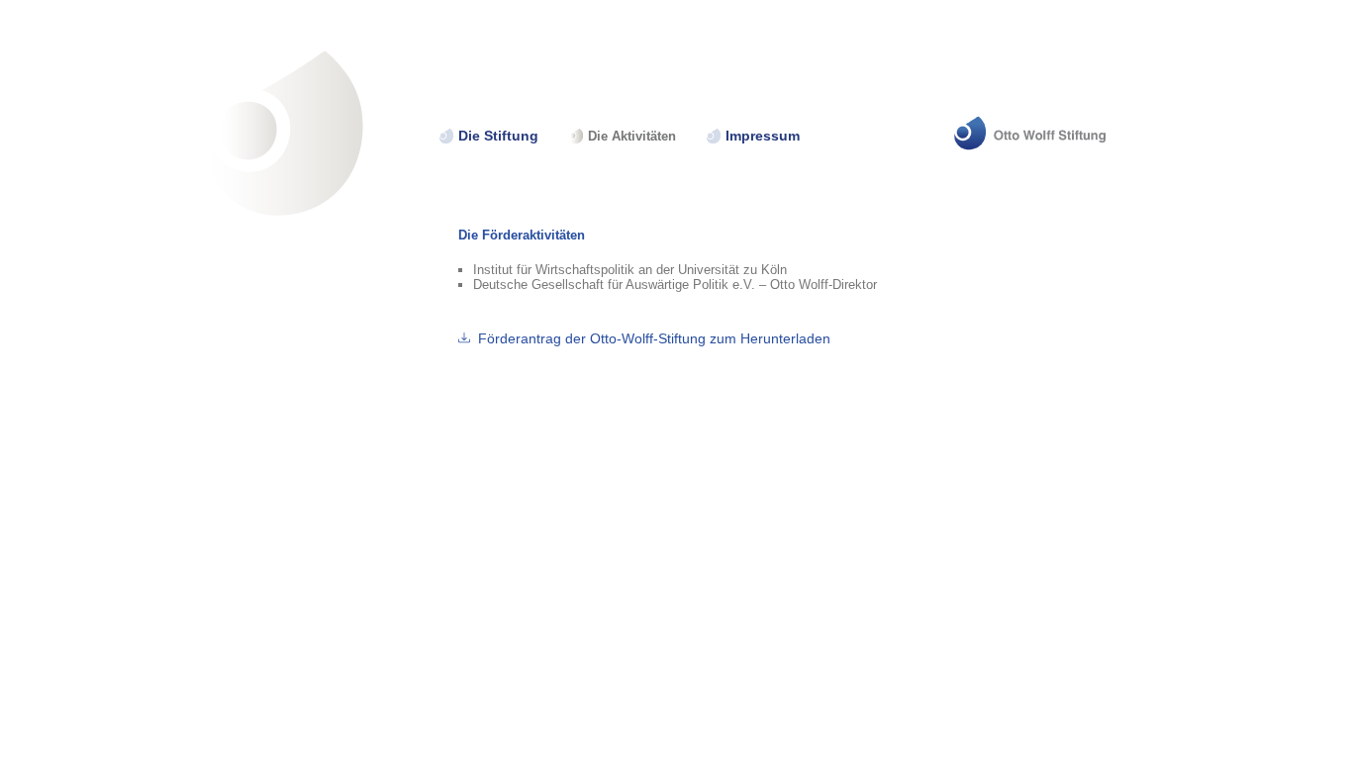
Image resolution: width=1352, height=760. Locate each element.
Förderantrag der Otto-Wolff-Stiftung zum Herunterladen (654, 339)
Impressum (762, 136)
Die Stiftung (498, 136)
